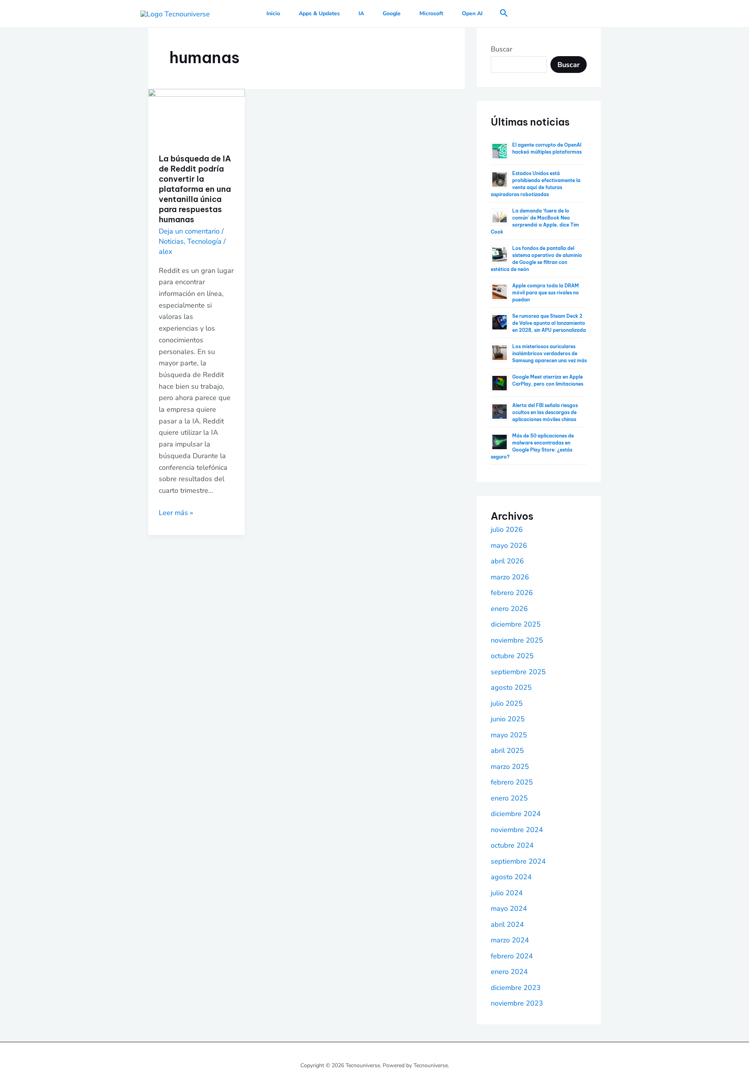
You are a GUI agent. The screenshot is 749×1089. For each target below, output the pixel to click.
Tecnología (204, 241)
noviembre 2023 (517, 1003)
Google (392, 13)
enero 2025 (509, 798)
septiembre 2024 (518, 861)
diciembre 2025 (516, 624)
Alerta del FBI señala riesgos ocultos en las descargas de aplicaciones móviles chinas (545, 412)
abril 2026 (507, 561)
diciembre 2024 (516, 813)
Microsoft (431, 13)
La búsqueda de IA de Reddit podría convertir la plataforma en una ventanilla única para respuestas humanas (195, 189)
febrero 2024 (512, 956)
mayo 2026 (509, 545)
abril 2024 (507, 924)
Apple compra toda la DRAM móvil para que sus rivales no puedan (545, 293)
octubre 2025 (512, 655)
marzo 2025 (510, 766)
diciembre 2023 (516, 987)
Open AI (472, 13)
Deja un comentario (189, 231)
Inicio (273, 13)
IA (361, 13)
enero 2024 (509, 971)
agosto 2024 (511, 877)
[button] (504, 13)
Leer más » (176, 512)
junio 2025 (508, 719)
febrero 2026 (512, 592)
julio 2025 (507, 703)
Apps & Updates (319, 13)
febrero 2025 (512, 782)
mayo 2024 (509, 908)
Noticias (171, 241)
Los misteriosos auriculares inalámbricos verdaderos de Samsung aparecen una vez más (549, 353)
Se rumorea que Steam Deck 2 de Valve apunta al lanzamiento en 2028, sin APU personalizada (549, 323)
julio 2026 (507, 529)
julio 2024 (507, 893)
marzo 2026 (510, 577)
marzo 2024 (510, 940)
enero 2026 (509, 608)
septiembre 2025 (518, 671)
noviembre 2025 (517, 640)
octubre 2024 (512, 845)
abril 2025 (507, 750)
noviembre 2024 (517, 829)
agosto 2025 (511, 687)
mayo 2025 (509, 735)
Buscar (501, 49)
